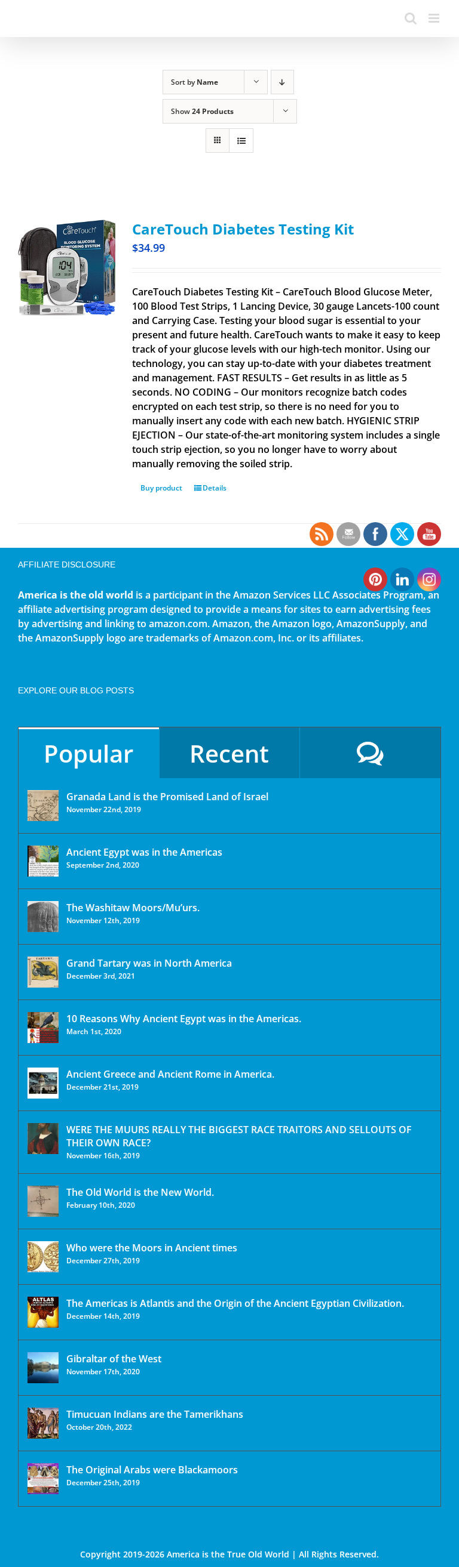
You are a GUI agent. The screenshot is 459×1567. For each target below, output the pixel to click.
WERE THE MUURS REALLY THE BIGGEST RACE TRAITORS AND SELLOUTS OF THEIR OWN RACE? (239, 1136)
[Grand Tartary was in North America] (43, 972)
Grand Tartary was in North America (149, 963)
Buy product (161, 488)
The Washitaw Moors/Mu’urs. (133, 907)
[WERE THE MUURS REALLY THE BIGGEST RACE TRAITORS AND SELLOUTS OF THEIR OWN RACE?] (43, 1138)
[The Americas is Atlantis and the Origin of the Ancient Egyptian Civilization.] (43, 1312)
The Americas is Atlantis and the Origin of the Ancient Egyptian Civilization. (235, 1303)
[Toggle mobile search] (411, 18)
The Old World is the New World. (140, 1192)
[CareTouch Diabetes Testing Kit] (66, 267)
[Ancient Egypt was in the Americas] (43, 861)
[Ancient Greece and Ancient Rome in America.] (43, 1083)
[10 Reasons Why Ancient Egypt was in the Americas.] (43, 1027)
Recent (229, 753)
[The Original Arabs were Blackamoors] (43, 1478)
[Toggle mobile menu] (435, 18)
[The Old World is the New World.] (43, 1201)
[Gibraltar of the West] (43, 1367)
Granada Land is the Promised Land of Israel (167, 796)
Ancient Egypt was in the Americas (144, 852)
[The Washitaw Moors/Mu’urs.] (43, 916)
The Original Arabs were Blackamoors (152, 1469)
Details (215, 488)
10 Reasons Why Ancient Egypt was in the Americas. (183, 1018)
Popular (88, 753)
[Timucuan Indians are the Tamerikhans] (43, 1423)
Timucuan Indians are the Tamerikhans (154, 1414)
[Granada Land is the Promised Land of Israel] (43, 805)
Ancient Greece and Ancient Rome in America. (170, 1074)
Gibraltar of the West (113, 1358)
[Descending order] (282, 82)
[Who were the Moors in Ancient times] (43, 1256)
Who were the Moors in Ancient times (151, 1247)
